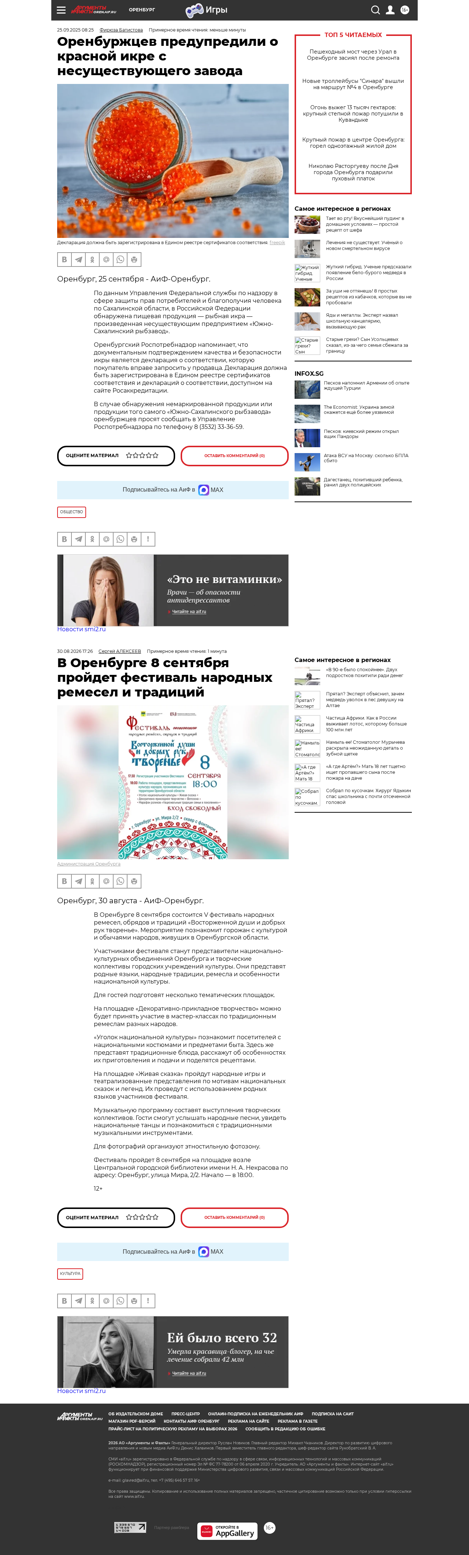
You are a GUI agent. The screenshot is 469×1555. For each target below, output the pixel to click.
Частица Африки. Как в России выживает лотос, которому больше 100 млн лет (366, 723)
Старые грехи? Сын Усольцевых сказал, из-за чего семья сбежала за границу (367, 345)
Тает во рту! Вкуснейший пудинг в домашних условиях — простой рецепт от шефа (365, 224)
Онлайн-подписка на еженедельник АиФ (255, 1414)
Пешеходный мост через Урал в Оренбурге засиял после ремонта (353, 55)
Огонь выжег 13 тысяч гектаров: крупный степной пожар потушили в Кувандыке (353, 113)
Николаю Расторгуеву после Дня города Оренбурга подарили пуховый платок (353, 172)
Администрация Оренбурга (89, 864)
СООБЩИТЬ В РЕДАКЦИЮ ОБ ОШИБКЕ (285, 1429)
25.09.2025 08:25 (75, 30)
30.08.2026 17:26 (75, 651)
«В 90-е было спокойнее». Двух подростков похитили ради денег (364, 672)
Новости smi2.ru (81, 629)
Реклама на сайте (248, 1421)
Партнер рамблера (171, 1527)
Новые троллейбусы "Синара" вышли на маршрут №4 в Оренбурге (353, 84)
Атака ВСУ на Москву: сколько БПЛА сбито (366, 458)
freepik (277, 242)
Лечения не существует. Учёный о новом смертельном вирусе (364, 245)
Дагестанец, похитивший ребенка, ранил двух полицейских (363, 482)
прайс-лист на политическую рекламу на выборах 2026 (172, 1429)
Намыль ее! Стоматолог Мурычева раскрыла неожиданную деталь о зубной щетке (365, 748)
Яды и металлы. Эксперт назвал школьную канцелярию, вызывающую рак (362, 321)
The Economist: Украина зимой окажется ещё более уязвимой (359, 410)
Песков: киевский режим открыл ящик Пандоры (361, 434)
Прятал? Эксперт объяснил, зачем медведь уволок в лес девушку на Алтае (365, 699)
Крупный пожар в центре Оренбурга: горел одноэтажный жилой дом (353, 143)
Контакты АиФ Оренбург (191, 1421)
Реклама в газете (298, 1421)
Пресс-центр (185, 1414)
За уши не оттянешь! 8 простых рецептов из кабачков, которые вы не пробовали (368, 296)
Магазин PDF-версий (131, 1421)
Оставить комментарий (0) (234, 455)
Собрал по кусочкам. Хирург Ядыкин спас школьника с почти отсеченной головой (368, 796)
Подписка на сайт (333, 1414)
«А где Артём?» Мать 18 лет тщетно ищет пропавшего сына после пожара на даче (366, 772)
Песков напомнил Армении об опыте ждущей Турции (366, 386)
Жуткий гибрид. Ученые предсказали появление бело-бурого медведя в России (368, 272)
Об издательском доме (135, 1414)
